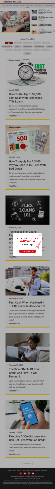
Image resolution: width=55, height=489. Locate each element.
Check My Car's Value (27, 251)
